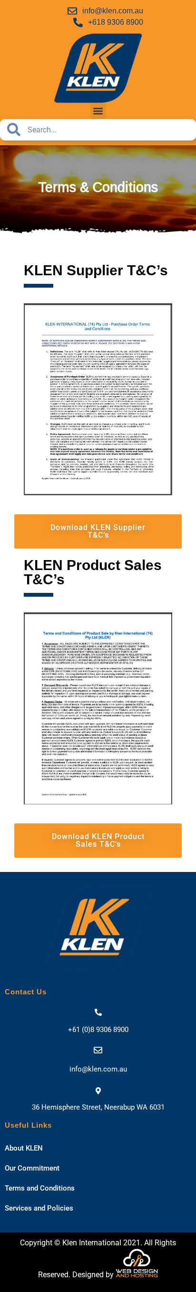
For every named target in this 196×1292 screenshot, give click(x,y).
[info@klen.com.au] (98, 1050)
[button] (98, 111)
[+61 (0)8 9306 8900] (98, 1012)
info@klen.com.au (98, 1069)
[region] (98, 190)
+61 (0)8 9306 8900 (98, 1029)
